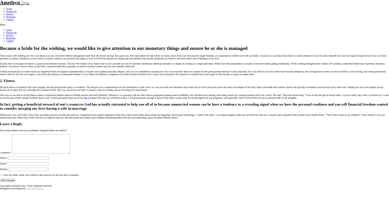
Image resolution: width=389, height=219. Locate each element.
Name (4, 158)
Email (3, 163)
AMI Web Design (34, 188)
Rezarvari (10, 17)
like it (86, 98)
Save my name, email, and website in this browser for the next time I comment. (41, 175)
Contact (10, 19)
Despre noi (11, 11)
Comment (5, 152)
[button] (194, 24)
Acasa (9, 8)
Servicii (9, 14)
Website (4, 169)
